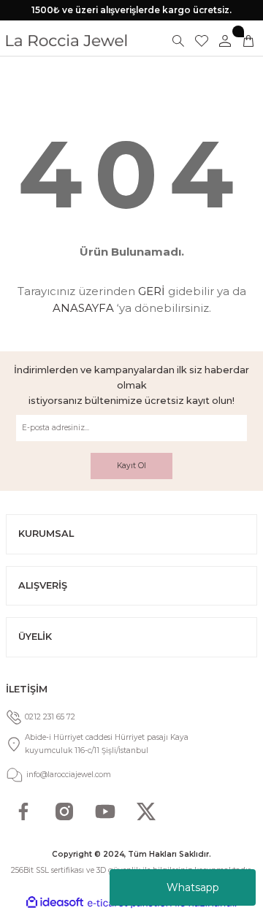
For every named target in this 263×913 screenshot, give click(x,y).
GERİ (151, 291)
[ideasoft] (55, 902)
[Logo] (66, 40)
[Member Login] (225, 41)
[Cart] (248, 41)
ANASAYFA (83, 308)
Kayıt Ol (131, 465)
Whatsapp (193, 887)
